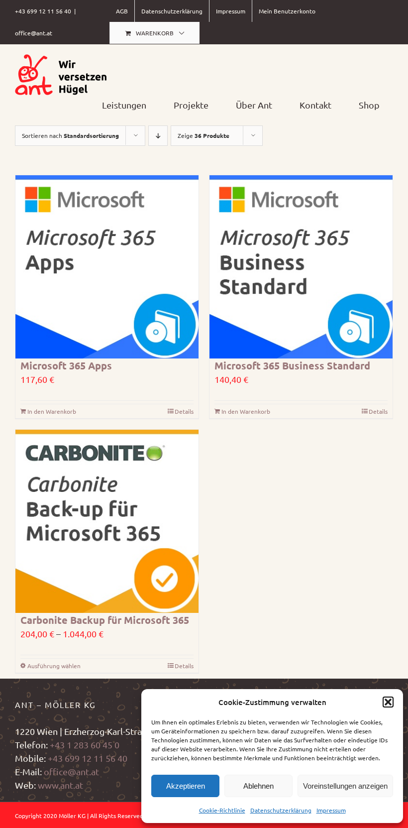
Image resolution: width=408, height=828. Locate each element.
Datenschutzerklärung (280, 810)
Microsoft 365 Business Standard (292, 365)
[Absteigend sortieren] (158, 135)
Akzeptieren (185, 786)
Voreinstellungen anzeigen (345, 786)
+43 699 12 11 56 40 (87, 758)
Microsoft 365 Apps (66, 365)
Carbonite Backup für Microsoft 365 (104, 619)
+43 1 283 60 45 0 (84, 744)
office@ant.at (33, 33)
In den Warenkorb (51, 411)
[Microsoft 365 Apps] (107, 266)
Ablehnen (258, 786)
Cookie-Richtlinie (222, 810)
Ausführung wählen (54, 666)
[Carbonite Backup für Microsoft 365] (107, 521)
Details (184, 411)
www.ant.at (60, 785)
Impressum (331, 810)
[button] (388, 702)
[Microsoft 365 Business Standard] (301, 266)
